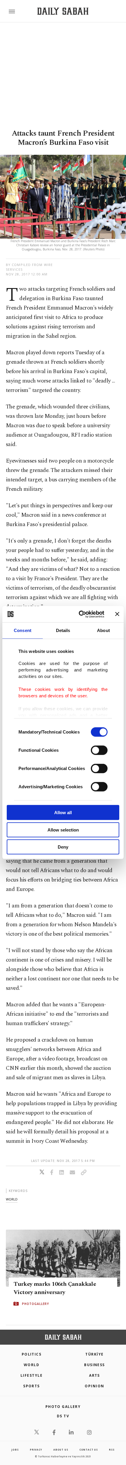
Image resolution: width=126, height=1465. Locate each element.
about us (60, 1449)
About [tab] (103, 630)
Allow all (63, 812)
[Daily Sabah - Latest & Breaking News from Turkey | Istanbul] (62, 11)
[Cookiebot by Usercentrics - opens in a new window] (79, 614)
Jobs (14, 1449)
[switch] (99, 750)
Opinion (94, 1385)
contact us (88, 1449)
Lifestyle (31, 1375)
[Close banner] (117, 614)
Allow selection (63, 829)
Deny (63, 846)
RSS (111, 1449)
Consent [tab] (22, 630)
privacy (36, 1449)
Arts (94, 1375)
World (31, 1364)
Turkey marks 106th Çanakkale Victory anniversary (54, 1288)
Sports (31, 1385)
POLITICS (32, 1354)
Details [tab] (63, 630)
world (12, 1199)
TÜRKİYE (94, 1354)
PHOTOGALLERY (35, 1304)
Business (94, 1364)
